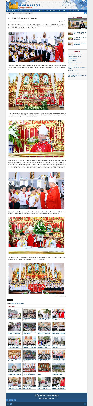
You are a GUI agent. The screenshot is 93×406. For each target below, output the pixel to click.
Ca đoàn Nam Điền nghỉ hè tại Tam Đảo (29, 360)
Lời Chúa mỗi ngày (77, 17)
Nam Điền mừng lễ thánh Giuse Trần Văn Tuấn (44, 387)
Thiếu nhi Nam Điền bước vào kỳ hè (29, 319)
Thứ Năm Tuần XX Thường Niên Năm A (80, 33)
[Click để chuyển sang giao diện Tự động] (8, 404)
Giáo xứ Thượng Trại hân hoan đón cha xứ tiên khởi (29, 373)
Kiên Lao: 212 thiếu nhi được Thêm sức (58, 319)
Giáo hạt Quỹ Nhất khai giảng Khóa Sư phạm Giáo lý (14, 374)
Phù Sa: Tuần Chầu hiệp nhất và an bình (29, 332)
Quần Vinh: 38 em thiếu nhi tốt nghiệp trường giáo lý (58, 333)
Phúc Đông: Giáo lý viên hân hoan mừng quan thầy (58, 360)
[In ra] (62, 21)
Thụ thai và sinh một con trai (74, 56)
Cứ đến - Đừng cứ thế (73, 70)
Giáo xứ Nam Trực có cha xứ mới (44, 373)
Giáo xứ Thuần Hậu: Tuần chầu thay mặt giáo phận (44, 332)
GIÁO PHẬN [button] (20, 10)
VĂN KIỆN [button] (52, 10)
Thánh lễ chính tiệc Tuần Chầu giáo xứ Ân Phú (58, 373)
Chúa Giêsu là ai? (72, 60)
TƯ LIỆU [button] (65, 10)
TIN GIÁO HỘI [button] (12, 10)
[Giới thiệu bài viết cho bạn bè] (59, 21)
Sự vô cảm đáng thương (73, 73)
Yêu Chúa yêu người (72, 65)
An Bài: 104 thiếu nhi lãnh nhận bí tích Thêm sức (14, 346)
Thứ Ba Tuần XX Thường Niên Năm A (80, 43)
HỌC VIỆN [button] (34, 10)
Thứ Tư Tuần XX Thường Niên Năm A (80, 38)
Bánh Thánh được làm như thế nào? (76, 54)
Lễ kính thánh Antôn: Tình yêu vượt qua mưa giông (14, 332)
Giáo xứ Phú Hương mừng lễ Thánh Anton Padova (44, 319)
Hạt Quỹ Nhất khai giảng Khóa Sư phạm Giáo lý (44, 360)
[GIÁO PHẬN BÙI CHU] (24, 5)
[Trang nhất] (7, 11)
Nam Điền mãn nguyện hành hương (58, 346)
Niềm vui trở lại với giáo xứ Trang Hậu (14, 360)
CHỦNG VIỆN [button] (27, 10)
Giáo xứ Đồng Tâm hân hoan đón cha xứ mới (14, 319)
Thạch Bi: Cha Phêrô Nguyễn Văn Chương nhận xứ (14, 388)
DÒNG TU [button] (40, 10)
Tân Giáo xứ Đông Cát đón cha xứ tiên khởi (29, 387)
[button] (77, 23)
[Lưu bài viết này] (64, 21)
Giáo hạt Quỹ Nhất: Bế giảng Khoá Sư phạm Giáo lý (29, 347)
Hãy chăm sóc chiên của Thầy (75, 62)
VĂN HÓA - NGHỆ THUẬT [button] (74, 10)
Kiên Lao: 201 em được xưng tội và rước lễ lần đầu (58, 387)
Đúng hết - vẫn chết (72, 58)
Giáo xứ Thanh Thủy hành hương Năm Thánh (44, 346)
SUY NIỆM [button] (59, 10)
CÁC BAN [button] (46, 10)
